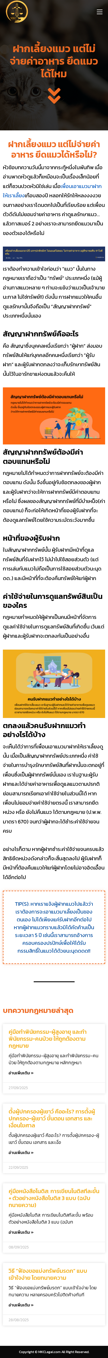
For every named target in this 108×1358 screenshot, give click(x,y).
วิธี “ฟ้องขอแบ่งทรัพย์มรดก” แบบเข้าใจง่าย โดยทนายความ (48, 1274)
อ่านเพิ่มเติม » (21, 1072)
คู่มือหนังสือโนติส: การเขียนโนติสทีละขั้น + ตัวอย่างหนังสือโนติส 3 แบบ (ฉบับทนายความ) (54, 1198)
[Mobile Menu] (100, 11)
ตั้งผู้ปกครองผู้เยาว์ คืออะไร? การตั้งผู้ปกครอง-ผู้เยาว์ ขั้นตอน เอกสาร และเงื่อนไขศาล (52, 1118)
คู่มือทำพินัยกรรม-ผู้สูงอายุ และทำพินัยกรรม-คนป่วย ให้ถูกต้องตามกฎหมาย (48, 1038)
